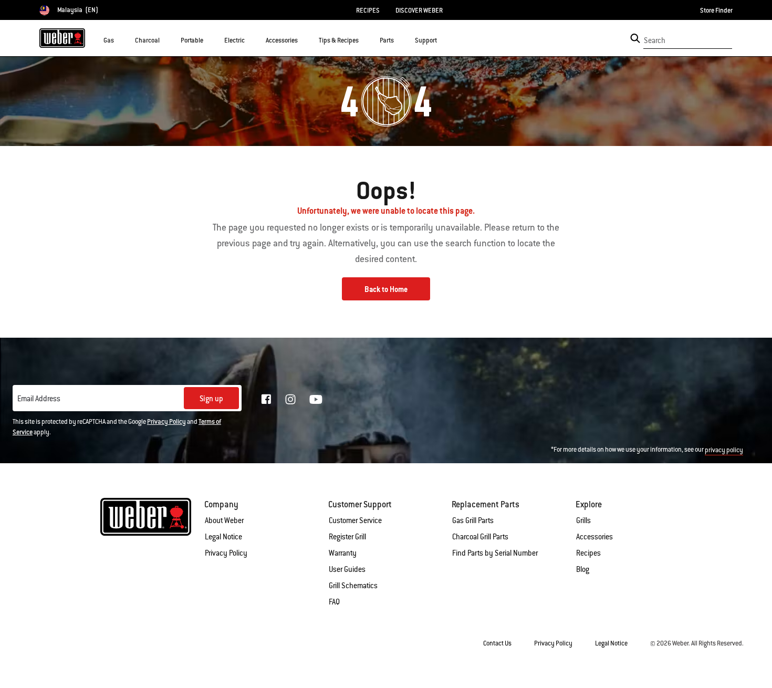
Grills (583, 520)
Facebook (266, 399)
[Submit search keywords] (635, 38)
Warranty (343, 553)
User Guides (347, 569)
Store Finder (716, 10)
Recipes (588, 553)
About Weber (224, 520)
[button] (120, 40)
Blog (582, 569)
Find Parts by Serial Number (495, 553)
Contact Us (497, 643)
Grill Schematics (353, 585)
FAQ (334, 602)
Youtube (316, 399)
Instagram (290, 399)
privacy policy (724, 450)
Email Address (38, 398)
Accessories (594, 536)
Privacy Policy (166, 422)
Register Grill (347, 536)
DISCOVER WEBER (419, 10)
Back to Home (386, 289)
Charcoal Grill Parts (480, 536)
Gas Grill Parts (473, 520)
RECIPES (368, 10)
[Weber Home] (62, 37)
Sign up (211, 398)
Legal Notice (223, 536)
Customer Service (355, 520)
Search (654, 40)
